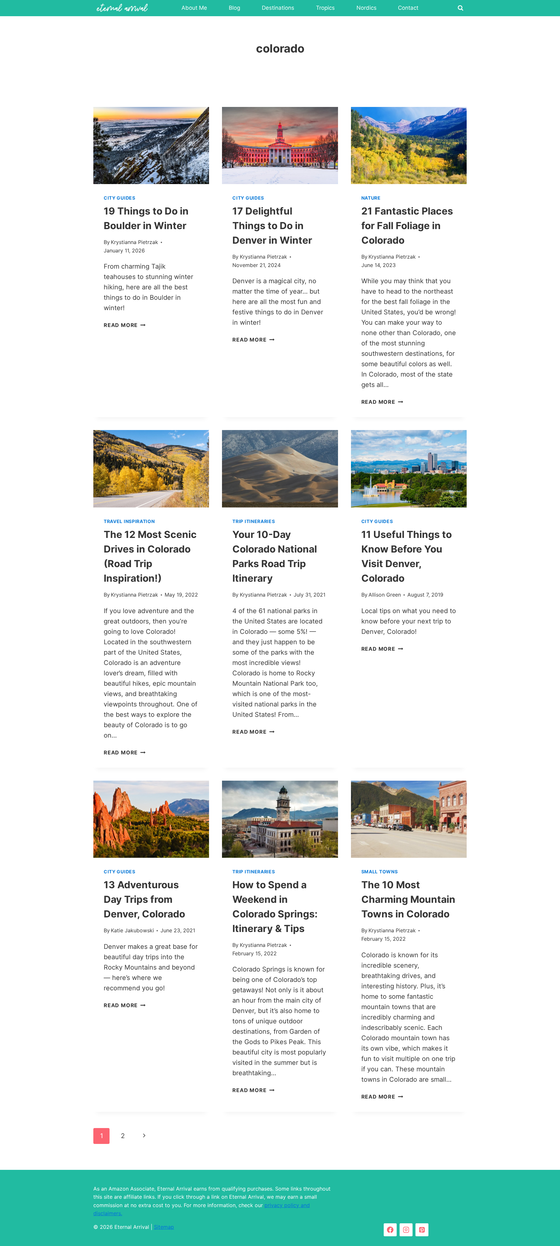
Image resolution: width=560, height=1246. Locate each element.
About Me (194, 8)
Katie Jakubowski (132, 930)
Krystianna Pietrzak (134, 242)
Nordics (366, 8)
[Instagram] (406, 1229)
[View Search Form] (460, 8)
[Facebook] (390, 1229)
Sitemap (164, 1227)
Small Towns (379, 871)
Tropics (325, 8)
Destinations (278, 8)
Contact (408, 8)
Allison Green (384, 594)
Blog (234, 8)
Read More (125, 325)
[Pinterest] (421, 1229)
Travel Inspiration (129, 521)
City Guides (119, 198)
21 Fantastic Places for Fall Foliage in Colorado (407, 225)
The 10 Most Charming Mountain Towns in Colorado (408, 899)
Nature (371, 198)
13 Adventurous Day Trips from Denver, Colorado (144, 899)
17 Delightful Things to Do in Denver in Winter (272, 225)
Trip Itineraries (253, 521)
